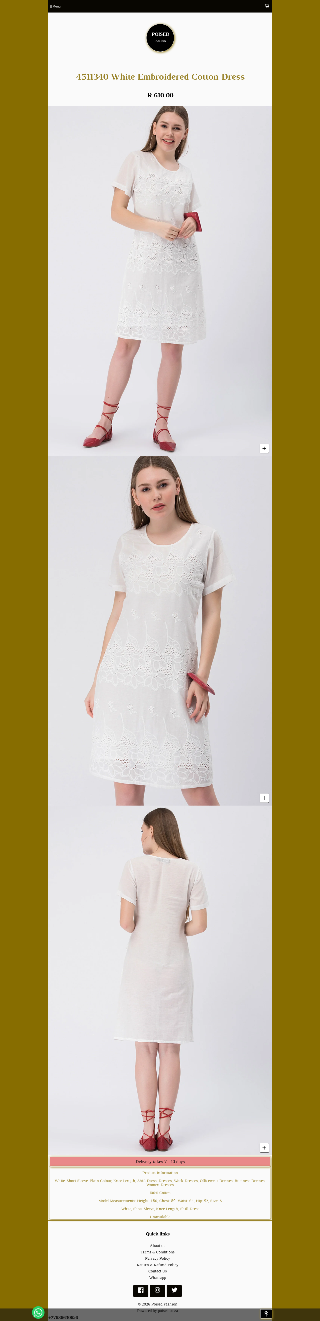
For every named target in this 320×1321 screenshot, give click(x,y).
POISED (160, 36)
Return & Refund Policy (157, 1264)
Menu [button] (55, 6)
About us (157, 1245)
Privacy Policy (157, 1258)
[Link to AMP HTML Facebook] (140, 1292)
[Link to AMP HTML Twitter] (174, 1292)
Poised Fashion (164, 1304)
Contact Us (157, 1271)
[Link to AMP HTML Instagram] (157, 1292)
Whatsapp (157, 1277)
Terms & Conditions (157, 1252)
